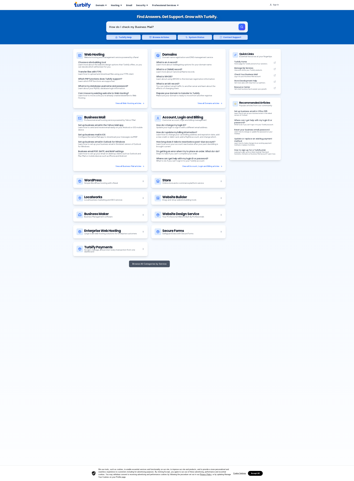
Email (129, 5)
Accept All (255, 473)
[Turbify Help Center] (82, 5)
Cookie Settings (239, 473)
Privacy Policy (205, 474)
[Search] (242, 26)
